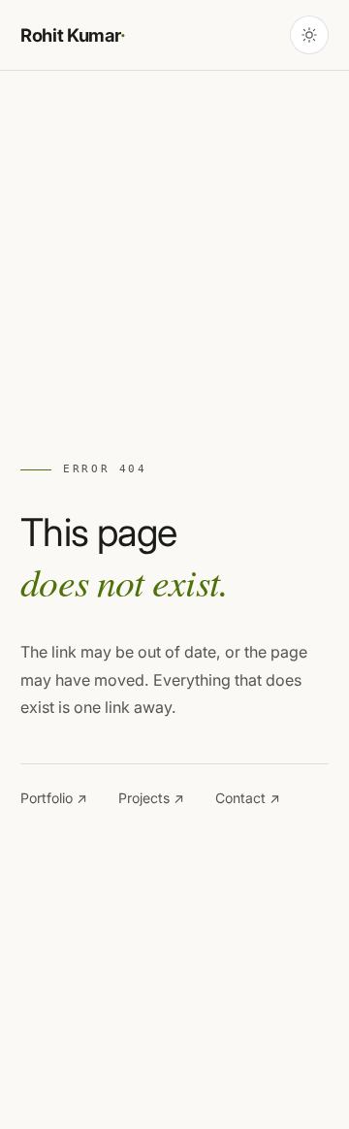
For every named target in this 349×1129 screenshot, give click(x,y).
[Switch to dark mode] (309, 35)
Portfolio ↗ (53, 798)
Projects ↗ (151, 798)
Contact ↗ (247, 798)
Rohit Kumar (73, 35)
